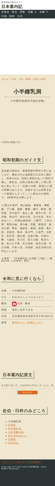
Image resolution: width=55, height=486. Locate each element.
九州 (20, 16)
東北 (14, 12)
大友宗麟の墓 (16, 432)
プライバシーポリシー (14, 462)
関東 (22, 12)
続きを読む (27, 392)
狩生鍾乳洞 (14, 428)
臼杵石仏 (13, 443)
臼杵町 (12, 439)
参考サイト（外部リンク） (28, 322)
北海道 (5, 12)
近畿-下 (44, 12)
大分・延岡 (25, 79)
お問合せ (35, 462)
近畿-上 (32, 12)
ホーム (4, 79)
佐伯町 (12, 425)
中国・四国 (8, 16)
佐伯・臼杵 (39, 79)
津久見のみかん (17, 436)
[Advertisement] (27, 47)
